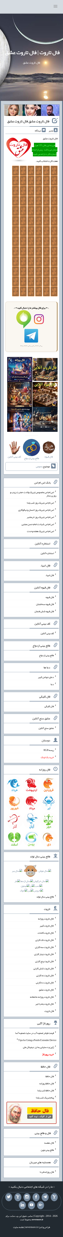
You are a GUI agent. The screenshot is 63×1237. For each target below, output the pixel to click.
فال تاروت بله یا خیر (44, 1003)
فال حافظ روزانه (46, 1083)
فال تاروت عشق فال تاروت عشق (28, 121)
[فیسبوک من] (36, 1197)
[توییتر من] (8, 1197)
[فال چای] (45, 420)
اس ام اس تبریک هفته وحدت (40, 531)
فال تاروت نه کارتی (45, 975)
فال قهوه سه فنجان (45, 604)
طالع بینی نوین (47, 1149)
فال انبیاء (50, 575)
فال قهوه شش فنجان (44, 611)
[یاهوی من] (54, 1197)
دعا (52, 684)
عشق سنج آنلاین (46, 728)
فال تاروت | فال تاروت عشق (32, 52)
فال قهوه (50, 597)
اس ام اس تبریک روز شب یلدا (40, 502)
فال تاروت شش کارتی (43, 968)
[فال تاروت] (45, 370)
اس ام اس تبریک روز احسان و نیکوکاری (36, 509)
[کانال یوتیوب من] (31, 1205)
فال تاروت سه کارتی (44, 946)
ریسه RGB (49, 750)
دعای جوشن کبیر (46, 677)
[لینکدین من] (22, 1205)
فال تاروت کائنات (46, 932)
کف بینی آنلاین (47, 633)
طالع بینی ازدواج (46, 655)
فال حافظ (50, 1076)
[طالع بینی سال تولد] (31, 882)
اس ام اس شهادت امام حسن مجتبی (38, 524)
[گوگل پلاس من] (40, 1205)
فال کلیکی (49, 706)
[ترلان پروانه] (32, 111)
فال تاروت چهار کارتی (44, 954)
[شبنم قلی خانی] (13, 111)
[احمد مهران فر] (50, 111)
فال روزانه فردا (47, 1171)
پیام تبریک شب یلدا (45, 1097)
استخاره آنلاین (47, 553)
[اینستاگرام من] (26, 1197)
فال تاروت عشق (46, 989)
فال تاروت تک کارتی (44, 939)
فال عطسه (49, 1142)
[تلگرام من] (45, 1197)
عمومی (39, 466)
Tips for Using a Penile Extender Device (37, 1039)
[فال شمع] (19, 395)
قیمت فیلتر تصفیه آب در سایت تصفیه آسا (34, 1033)
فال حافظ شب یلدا (45, 1090)
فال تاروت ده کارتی (45, 982)
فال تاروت (49, 1011)
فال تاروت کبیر (47, 925)
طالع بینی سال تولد (45, 896)
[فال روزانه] (19, 370)
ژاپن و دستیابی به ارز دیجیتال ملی (38, 1047)
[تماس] (17, 1197)
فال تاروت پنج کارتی (44, 961)
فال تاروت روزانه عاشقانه (42, 996)
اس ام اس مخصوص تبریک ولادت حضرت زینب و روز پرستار (33, 494)
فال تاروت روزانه (46, 918)
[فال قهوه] (45, 395)
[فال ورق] (19, 420)
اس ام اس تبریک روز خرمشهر (40, 517)
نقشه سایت (18, 1227)
